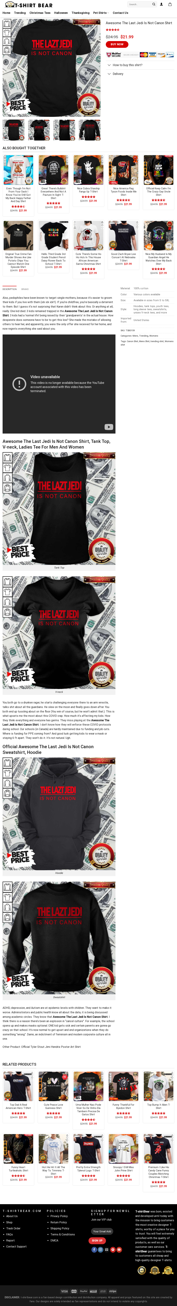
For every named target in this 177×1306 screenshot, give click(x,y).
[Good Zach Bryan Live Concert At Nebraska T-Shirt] (123, 235)
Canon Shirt (132, 341)
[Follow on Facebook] (94, 1250)
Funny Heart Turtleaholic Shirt (18, 1169)
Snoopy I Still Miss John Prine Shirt (123, 1169)
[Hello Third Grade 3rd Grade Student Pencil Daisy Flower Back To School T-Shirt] (53, 235)
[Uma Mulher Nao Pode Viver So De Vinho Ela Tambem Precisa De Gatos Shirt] (88, 1086)
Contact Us (120, 12)
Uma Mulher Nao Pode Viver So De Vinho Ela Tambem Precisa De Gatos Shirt (88, 1109)
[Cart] (170, 4)
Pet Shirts (100, 12)
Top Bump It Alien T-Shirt (158, 1106)
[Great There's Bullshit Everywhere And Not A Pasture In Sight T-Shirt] (53, 170)
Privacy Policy (59, 1216)
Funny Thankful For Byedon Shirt (123, 1106)
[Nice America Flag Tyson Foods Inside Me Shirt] (123, 170)
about (39, 715)
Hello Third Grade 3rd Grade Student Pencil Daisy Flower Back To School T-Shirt (53, 259)
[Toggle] (109, 65)
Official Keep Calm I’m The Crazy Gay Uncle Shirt (158, 191)
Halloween (61, 12)
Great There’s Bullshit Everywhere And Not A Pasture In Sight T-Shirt (53, 193)
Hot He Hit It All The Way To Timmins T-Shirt (53, 1170)
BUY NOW (117, 44)
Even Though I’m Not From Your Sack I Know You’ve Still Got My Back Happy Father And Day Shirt (18, 195)
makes (24, 1025)
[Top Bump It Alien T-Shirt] (158, 1086)
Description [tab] (10, 289)
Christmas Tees (40, 12)
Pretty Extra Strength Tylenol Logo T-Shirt (88, 1169)
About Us (12, 1216)
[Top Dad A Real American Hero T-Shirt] (18, 1086)
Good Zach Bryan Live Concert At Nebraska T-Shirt (123, 257)
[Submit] (154, 4)
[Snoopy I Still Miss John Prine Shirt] (123, 1149)
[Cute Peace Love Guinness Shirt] (53, 1086)
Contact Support (16, 1246)
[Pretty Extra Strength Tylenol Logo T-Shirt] (88, 1149)
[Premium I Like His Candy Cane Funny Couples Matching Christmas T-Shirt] (158, 1149)
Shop (9, 1222)
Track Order (13, 1228)
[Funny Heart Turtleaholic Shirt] (18, 1149)
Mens (135, 335)
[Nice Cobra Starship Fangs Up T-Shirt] (88, 170)
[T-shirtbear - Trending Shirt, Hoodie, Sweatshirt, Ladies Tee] (28, 4)
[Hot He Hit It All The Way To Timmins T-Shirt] (53, 1149)
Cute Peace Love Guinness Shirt (53, 1106)
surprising (44, 306)
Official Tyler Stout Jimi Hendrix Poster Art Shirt (51, 1046)
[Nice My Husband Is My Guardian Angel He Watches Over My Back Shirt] (158, 235)
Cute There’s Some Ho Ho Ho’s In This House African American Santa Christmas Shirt (88, 259)
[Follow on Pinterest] (113, 1250)
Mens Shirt (144, 341)
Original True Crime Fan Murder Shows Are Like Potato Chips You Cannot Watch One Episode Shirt (18, 261)
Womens (153, 335)
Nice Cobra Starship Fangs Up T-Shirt (88, 190)
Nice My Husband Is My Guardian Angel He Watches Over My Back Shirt (159, 259)
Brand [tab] (25, 289)
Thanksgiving (81, 12)
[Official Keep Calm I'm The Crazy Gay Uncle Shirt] (158, 170)
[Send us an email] (107, 1250)
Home (6, 12)
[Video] (7, 110)
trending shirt (157, 341)
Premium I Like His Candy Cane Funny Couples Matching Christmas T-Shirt (158, 1172)
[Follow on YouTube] (119, 1250)
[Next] (94, 68)
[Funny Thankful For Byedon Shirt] (123, 1086)
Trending (20, 12)
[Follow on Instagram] (100, 1250)
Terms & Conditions (62, 1234)
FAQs (9, 1234)
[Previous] (9, 68)
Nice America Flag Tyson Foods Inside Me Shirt (124, 191)
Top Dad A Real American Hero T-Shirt (18, 1106)
